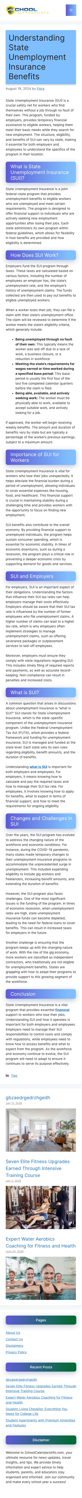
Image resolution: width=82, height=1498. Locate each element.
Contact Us (14, 1339)
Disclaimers (14, 1346)
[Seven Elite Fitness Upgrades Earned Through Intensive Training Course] (41, 1227)
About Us (13, 1333)
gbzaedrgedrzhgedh (28, 1097)
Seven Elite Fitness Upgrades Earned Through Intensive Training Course (38, 1168)
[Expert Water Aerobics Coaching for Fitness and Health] (41, 1297)
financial (62, 1010)
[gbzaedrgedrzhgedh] (41, 1149)
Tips (14, 1076)
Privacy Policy (16, 1352)
